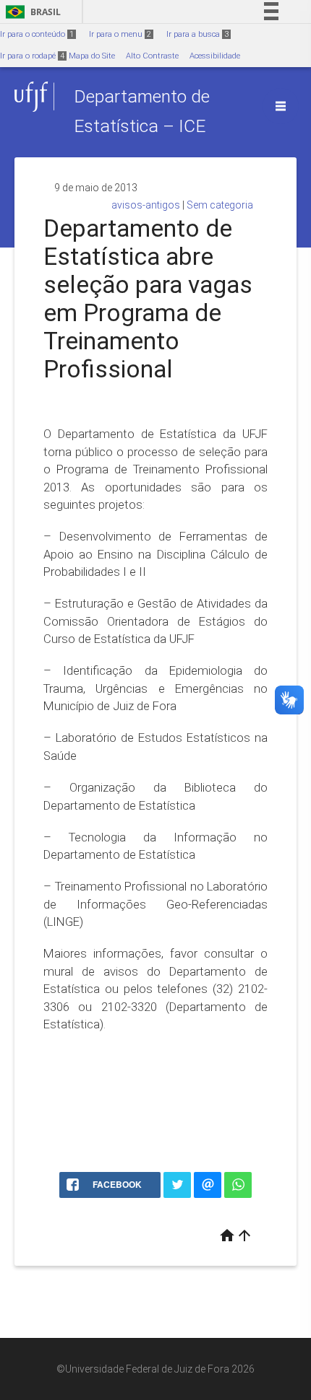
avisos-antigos (145, 205)
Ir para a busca (197, 34)
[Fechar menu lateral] (281, 106)
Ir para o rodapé (32, 56)
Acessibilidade (214, 56)
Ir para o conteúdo (37, 34)
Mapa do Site (92, 56)
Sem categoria (220, 205)
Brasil (30, 12)
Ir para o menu (120, 34)
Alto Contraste (152, 56)
